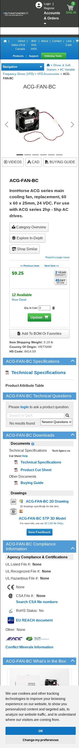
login (24, 407)
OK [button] (40, 731)
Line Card (69, 43)
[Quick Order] (77, 45)
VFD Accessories (48, 74)
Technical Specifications (37, 372)
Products (18, 56)
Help (24, 456)
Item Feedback (39, 532)
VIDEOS (14, 162)
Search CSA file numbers (37, 602)
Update (37, 317)
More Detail (19, 299)
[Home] (5, 45)
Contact (56, 41)
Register (49, 8)
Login (48, 3)
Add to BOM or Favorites (41, 333)
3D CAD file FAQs (53, 523)
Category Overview (30, 227)
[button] (6, 124)
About (44, 41)
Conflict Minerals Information (29, 647)
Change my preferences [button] (41, 740)
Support (34, 56)
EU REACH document (34, 620)
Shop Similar (26, 249)
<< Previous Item (29, 265)
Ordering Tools (53, 56)
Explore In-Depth (29, 238)
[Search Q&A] (67, 414)
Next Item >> (52, 265)
